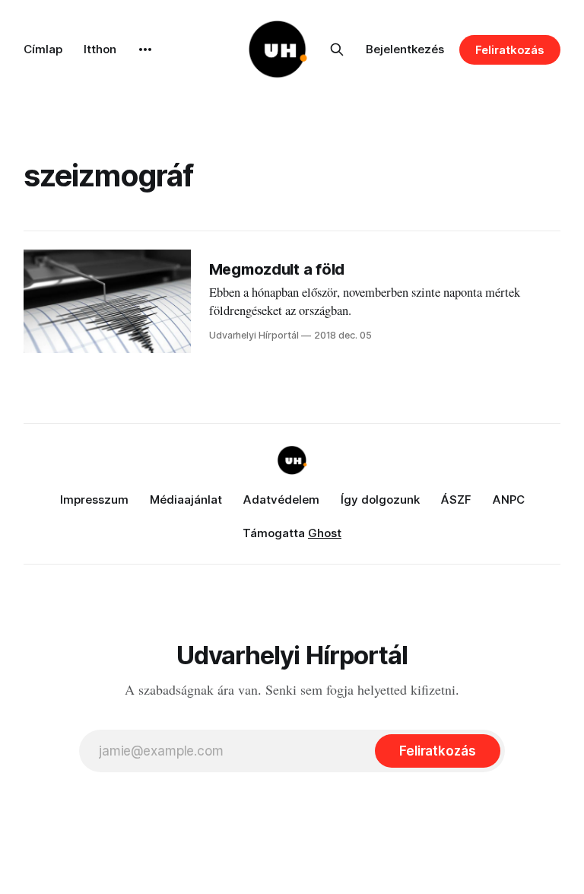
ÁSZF (456, 499)
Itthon (100, 49)
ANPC (509, 499)
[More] (145, 49)
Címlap (43, 49)
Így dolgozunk (380, 499)
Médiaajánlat (186, 499)
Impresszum (94, 499)
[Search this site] (337, 49)
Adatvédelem (281, 499)
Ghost (324, 533)
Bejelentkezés (405, 49)
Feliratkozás (509, 50)
